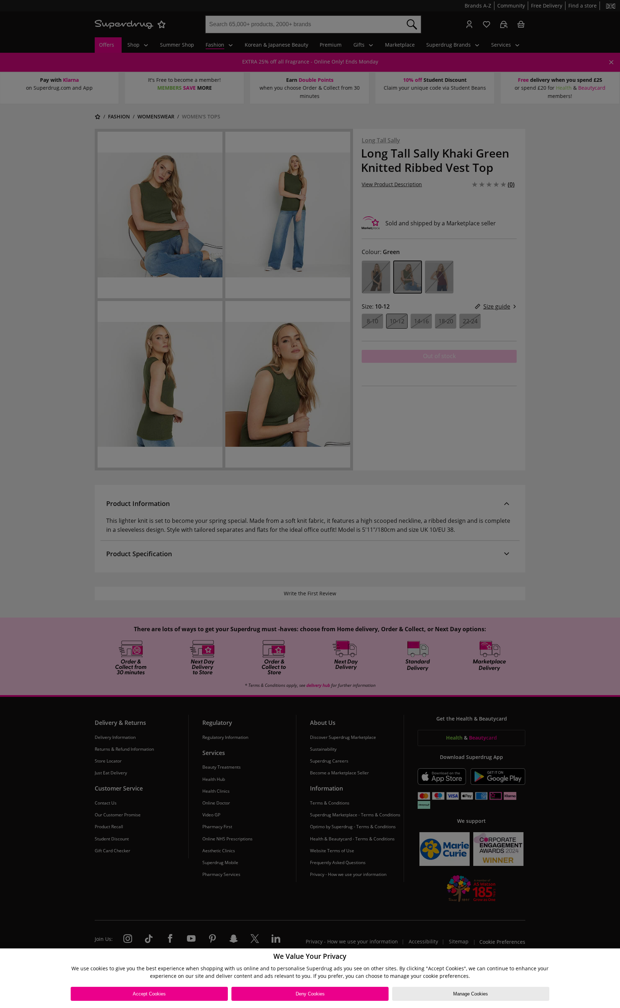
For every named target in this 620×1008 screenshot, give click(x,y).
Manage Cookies (470, 994)
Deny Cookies (310, 994)
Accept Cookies (149, 994)
